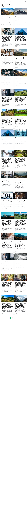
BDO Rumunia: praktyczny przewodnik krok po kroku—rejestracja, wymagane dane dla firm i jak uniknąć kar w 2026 (20, 18)
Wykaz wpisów (20, 1)
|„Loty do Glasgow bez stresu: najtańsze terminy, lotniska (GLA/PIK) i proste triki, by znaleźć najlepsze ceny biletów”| (20, 160)
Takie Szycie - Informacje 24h (7, 1)
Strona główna (25, 1)
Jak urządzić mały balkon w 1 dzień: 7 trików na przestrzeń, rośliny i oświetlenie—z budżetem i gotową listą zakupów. (20, 79)
